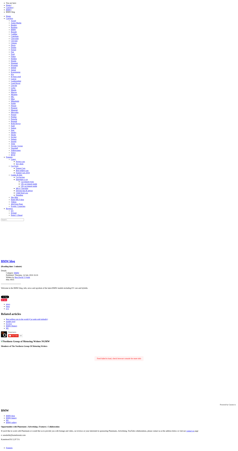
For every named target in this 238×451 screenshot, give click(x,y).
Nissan (13, 106)
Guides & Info (16, 175)
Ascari (13, 21)
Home (8, 16)
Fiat (12, 52)
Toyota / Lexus (17, 146)
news (8, 304)
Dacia (13, 45)
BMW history (11, 418)
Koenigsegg (15, 72)
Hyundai (14, 65)
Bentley (14, 25)
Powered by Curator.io (228, 405)
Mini (13, 99)
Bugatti (14, 32)
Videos (13, 202)
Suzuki (13, 141)
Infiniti (13, 68)
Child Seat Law (22, 193)
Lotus (13, 88)
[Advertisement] (119, 239)
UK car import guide (29, 184)
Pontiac (14, 117)
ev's (7, 309)
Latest (13, 159)
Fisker (13, 56)
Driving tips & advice (24, 191)
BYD (13, 155)
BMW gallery (11, 422)
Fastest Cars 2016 (23, 173)
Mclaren (14, 94)
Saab (13, 126)
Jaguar (13, 70)
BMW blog (8, 261)
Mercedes (14, 112)
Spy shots (19, 164)
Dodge (13, 47)
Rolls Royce (16, 124)
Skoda (13, 135)
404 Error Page (17, 204)
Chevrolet (15, 39)
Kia (12, 74)
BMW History (11, 326)
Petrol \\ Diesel (16, 215)
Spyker (13, 137)
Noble (13, 103)
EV (12, 211)
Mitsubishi (15, 101)
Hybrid (13, 213)
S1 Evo (9, 324)
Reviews (9, 208)
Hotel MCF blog (17, 200)
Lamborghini (16, 81)
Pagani (13, 115)
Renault (14, 121)
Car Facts (14, 166)
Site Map (14, 197)
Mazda (13, 90)
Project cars (20, 162)
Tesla (13, 144)
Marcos (14, 92)
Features (9, 157)
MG (12, 97)
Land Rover (15, 83)
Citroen (14, 43)
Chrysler (14, 41)
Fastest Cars (20, 168)
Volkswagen (16, 150)
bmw (8, 306)
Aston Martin (16, 23)
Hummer (14, 63)
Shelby (13, 132)
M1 (7, 328)
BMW (13, 30)
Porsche (14, 119)
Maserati (14, 110)
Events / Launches (18, 206)
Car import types (27, 182)
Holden (14, 59)
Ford (13, 54)
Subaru (13, 139)
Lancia (13, 79)
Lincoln (14, 85)
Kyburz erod (16, 77)
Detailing (19, 195)
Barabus (14, 27)
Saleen (13, 128)
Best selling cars (22, 170)
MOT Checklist (22, 188)
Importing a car (22, 179)
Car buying (20, 177)
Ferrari (13, 50)
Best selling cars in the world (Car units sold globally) (27, 319)
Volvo (13, 153)
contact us (190, 431)
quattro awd (10, 321)
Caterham (14, 36)
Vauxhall (14, 148)
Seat (12, 130)
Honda (13, 61)
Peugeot (14, 108)
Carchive (9, 18)
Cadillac (14, 34)
